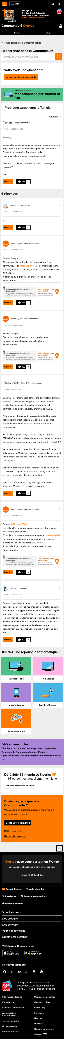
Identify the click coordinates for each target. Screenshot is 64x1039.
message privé (27, 265)
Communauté (17, 26)
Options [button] (53, 116)
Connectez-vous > (15, 836)
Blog (48, 32)
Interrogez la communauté (21, 77)
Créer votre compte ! (18, 822)
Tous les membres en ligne (20, 785)
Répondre (7, 181)
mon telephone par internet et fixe (23, 42)
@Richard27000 (19, 524)
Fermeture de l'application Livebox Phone (23, 752)
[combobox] (28, 56)
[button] (59, 121)
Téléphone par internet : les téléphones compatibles (28, 748)
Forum (17, 32)
